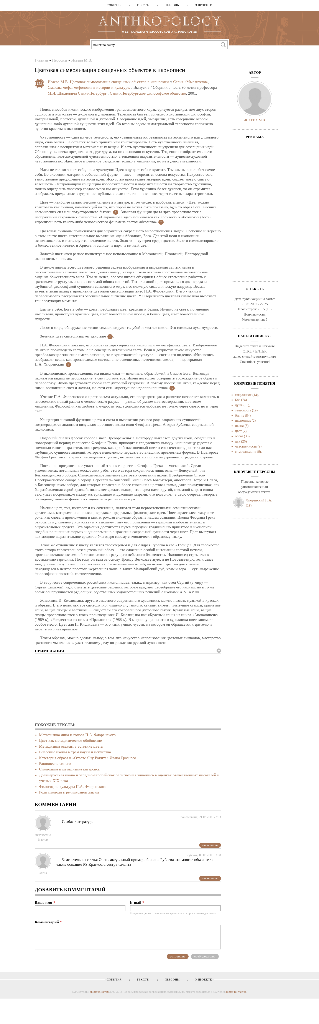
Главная (41, 60)
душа (239, 405)
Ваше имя (45, 902)
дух (237, 441)
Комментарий (48, 922)
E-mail (137, 902)
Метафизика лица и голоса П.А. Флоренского (77, 735)
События (114, 5)
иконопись (243, 420)
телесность (243, 410)
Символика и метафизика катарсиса (69, 769)
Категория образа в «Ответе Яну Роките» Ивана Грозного (87, 758)
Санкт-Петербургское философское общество (148, 93)
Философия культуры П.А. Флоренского (72, 786)
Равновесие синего (55, 763)
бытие (239, 415)
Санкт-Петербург (92, 93)
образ (239, 436)
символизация (245, 451)
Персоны (171, 5)
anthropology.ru (99, 991)
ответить (210, 845)
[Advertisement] (128, 688)
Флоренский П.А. (259, 500)
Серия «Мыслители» (190, 82)
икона (239, 426)
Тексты (141, 5)
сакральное (243, 395)
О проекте (202, 5)
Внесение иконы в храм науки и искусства (75, 752)
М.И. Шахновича (62, 93)
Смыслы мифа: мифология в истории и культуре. (89, 87)
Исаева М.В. (81, 60)
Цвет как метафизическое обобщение (70, 740)
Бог (237, 400)
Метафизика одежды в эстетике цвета (71, 746)
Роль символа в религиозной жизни (69, 792)
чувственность (246, 446)
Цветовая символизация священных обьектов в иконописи (119, 82)
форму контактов (235, 991)
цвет (238, 431)
